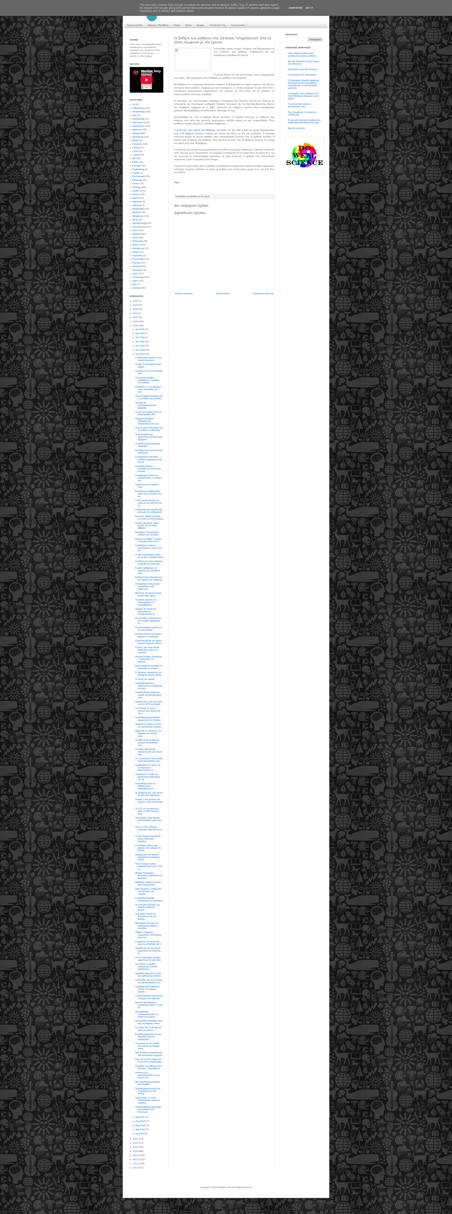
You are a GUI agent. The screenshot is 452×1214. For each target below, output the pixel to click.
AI (133, 104)
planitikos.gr (138, 248)
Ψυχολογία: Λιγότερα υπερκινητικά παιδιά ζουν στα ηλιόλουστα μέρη (304, 121)
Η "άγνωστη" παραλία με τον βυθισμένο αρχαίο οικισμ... (149, 673)
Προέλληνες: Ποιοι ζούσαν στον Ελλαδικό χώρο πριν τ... (148, 820)
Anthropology (138, 108)
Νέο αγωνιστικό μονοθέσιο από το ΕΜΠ (147, 1083)
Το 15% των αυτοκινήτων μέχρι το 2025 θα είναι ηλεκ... (147, 811)
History (135, 194)
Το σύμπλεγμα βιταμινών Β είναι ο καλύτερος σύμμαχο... (147, 838)
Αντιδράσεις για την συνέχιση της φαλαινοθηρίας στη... (148, 981)
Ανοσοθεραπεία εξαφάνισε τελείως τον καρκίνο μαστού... (147, 989)
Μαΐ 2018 (140, 1117)
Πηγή (176, 182)
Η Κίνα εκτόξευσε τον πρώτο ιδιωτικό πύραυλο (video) (148, 641)
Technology (138, 277)
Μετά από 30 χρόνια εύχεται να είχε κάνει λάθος (148, 594)
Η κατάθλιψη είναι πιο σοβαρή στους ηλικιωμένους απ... (145, 786)
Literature (137, 205)
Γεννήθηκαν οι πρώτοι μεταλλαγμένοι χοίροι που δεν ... (148, 548)
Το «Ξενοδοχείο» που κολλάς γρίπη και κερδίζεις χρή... (149, 759)
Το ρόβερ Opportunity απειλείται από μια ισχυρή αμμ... (148, 752)
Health (135, 191)
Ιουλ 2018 (140, 350)
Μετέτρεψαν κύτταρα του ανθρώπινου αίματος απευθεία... (147, 925)
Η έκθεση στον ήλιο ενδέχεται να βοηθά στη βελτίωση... (148, 562)
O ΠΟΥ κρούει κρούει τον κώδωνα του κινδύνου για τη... (148, 503)
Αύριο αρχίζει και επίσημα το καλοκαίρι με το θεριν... (148, 667)
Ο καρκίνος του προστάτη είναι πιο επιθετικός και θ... (149, 942)
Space (135, 273)
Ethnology (137, 180)
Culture (135, 155)
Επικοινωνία (238, 25)
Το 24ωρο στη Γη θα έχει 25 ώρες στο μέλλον (148, 1028)
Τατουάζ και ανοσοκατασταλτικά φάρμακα (145, 405)
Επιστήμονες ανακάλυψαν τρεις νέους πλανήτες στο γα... (148, 494)
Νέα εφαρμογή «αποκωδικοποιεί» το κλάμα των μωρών (146, 1014)
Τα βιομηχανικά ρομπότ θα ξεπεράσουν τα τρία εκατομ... (147, 1091)
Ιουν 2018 (140, 354)
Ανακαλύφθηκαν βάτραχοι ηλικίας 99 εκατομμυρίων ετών (148, 695)
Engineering (138, 169)
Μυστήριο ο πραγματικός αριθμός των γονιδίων (147, 533)
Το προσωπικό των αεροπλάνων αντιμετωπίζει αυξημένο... (149, 437)
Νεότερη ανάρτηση (184, 293)
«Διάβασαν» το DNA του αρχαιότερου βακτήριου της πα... (147, 777)
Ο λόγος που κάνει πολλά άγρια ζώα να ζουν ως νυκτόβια (147, 650)
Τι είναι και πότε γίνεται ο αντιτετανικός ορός (299, 105)
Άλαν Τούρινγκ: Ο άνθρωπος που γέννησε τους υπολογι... (148, 891)
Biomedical (137, 137)
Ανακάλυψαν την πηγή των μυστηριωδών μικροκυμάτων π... (147, 767)
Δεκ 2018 (140, 329)
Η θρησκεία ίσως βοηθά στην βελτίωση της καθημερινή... (149, 510)
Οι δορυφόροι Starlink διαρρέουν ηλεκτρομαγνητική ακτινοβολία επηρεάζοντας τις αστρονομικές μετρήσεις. (303, 84)
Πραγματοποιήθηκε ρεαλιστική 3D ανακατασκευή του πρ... (147, 421)
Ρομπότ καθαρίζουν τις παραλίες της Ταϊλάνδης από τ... (147, 570)
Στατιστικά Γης (218, 25)
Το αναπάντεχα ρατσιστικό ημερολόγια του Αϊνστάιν (148, 718)
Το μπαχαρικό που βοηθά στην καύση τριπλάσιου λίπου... (147, 1046)
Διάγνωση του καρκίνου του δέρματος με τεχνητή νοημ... (148, 733)
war (134, 284)
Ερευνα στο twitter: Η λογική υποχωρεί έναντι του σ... (148, 540)
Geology (136, 187)
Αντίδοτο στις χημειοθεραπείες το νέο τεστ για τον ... (147, 1075)
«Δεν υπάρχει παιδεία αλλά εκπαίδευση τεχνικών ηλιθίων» (302, 54)
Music (135, 219)
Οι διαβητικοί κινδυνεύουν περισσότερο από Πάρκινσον (147, 586)
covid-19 (136, 147)
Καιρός (200, 25)
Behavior (136, 129)
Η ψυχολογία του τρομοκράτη (302, 75)
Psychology (138, 259)
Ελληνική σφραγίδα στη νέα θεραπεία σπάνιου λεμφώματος (148, 1037)
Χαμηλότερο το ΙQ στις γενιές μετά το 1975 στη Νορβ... (148, 702)
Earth (135, 162)
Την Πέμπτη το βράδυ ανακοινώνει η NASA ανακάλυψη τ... (146, 966)
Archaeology (138, 111)
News (177, 25)
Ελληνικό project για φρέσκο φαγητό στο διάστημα (148, 635)
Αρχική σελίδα (134, 25)
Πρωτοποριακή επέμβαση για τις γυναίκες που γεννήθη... (149, 397)
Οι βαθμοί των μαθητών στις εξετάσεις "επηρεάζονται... (148, 1067)
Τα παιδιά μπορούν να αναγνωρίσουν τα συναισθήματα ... (145, 602)
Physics (136, 245)
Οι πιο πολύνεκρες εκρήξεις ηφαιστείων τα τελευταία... (148, 958)
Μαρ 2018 (140, 1125)
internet (136, 198)
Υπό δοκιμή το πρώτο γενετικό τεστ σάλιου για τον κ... (147, 711)
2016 (135, 1143)
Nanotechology (139, 223)
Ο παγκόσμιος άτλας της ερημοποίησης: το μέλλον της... (148, 478)
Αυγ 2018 (140, 346)
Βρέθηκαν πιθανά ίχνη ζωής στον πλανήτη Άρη (148, 883)
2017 (135, 1139)
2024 (135, 301)
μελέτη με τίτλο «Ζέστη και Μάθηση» (196, 130)
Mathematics (138, 209)
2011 (135, 1163)
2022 (135, 309)
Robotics (136, 263)
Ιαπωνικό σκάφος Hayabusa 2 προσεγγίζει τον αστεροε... (148, 659)
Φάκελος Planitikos (158, 25)
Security (136, 266)
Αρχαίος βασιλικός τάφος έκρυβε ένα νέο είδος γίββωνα (147, 525)
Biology (136, 133)
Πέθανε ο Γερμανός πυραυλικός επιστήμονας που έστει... (148, 935)
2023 (135, 305)
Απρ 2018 (140, 1121)
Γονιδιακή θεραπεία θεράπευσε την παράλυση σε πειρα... (148, 686)
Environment (138, 176)
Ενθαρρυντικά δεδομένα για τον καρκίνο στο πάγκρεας (148, 578)
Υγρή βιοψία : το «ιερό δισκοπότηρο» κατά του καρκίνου (147, 1100)
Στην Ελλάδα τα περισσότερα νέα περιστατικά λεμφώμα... (149, 1053)
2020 (135, 317)
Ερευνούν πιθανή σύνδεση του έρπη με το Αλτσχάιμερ (149, 517)
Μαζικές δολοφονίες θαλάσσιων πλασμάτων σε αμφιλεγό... (148, 875)
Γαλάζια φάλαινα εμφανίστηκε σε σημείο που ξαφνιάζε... (149, 997)
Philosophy (137, 241)
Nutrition (136, 234)
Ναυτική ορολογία (296, 128)
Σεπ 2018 (140, 341)
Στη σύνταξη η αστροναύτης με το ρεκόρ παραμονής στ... (148, 620)
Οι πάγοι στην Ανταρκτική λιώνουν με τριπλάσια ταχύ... (147, 742)
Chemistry (137, 144)
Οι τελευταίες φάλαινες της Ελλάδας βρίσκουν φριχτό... (147, 907)
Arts (134, 115)
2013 (135, 1155)
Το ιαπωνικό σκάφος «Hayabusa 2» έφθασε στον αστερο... (147, 380)
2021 (135, 313)
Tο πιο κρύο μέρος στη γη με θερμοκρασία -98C (148, 413)
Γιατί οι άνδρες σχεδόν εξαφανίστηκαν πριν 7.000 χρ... (148, 866)
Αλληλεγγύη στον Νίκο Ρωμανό (302, 69)
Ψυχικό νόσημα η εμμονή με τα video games (148, 628)
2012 (135, 1159)
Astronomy (137, 122)
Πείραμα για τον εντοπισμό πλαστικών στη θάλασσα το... (148, 951)
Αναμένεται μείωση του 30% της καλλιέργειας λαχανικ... (149, 725)
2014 (135, 1151)
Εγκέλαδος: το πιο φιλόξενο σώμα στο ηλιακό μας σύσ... (148, 389)
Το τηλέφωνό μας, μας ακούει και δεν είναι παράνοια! (149, 794)
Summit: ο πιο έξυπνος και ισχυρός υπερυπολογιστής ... (149, 802)
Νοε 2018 (140, 333)
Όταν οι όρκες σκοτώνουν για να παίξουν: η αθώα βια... (149, 429)
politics (135, 252)
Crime (135, 151)
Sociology (137, 270)
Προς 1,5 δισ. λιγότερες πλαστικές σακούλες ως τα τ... (148, 829)
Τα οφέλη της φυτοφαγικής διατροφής (147, 444)
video (135, 281)
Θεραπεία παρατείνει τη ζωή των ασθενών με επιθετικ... (148, 974)
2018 (135, 325)
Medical (136, 212)
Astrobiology (138, 119)
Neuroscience (139, 227)
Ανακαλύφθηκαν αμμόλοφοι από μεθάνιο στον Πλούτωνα (148, 1109)
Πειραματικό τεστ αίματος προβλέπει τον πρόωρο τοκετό (147, 857)
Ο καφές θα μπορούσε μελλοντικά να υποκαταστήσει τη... (145, 611)
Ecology (136, 165)
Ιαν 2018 (139, 1134)
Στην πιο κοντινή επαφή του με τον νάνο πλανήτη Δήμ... (149, 1060)
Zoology (136, 288)
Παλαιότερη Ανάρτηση (263, 293)
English (136, 173)
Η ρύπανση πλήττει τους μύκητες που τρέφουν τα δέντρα (148, 848)
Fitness (135, 183)
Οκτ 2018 (140, 337)
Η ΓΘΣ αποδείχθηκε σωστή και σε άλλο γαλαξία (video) (149, 556)
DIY (134, 158)
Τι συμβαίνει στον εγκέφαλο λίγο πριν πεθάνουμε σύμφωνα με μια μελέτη (303, 96)
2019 (135, 321)
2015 (135, 1147)
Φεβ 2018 (140, 1129)
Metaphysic (137, 216)
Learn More (295, 8)
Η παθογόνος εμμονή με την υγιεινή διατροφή (148, 358)
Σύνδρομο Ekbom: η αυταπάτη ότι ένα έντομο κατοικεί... (148, 469)
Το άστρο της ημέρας (145, 679)
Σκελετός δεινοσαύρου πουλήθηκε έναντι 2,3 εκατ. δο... (149, 1005)
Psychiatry (137, 255)
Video (188, 25)
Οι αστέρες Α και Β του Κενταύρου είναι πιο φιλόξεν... (146, 916)
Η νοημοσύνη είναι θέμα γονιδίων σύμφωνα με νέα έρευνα (148, 459)
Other (135, 237)
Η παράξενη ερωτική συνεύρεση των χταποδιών (149, 899)
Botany (135, 140)
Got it (309, 8)
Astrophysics (138, 126)
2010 (135, 1168)
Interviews (137, 201)
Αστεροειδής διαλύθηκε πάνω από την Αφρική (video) (149, 1022)
